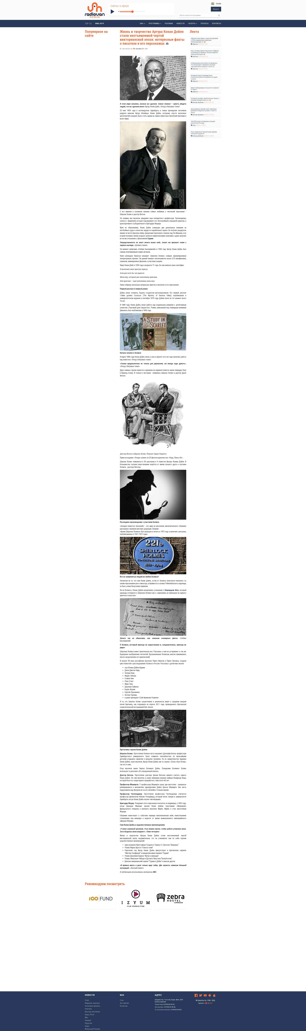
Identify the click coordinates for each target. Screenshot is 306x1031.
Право (87, 1026)
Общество (195, 44)
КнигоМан (138, 49)
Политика (195, 56)
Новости (181, 23)
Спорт (194, 125)
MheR (211, 1003)
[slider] (132, 11)
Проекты (205, 23)
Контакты (216, 23)
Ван (142, 23)
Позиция (88, 1020)
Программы (154, 23)
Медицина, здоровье (92, 1003)
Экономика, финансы (92, 1006)
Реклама (169, 23)
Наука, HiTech (89, 1015)
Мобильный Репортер (92, 1029)
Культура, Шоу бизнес (198, 102)
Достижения (124, 1003)
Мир (86, 1017)
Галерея (192, 23)
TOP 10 (88, 23)
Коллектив (123, 1006)
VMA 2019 (99, 23)
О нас (122, 1000)
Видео (216, 9)
